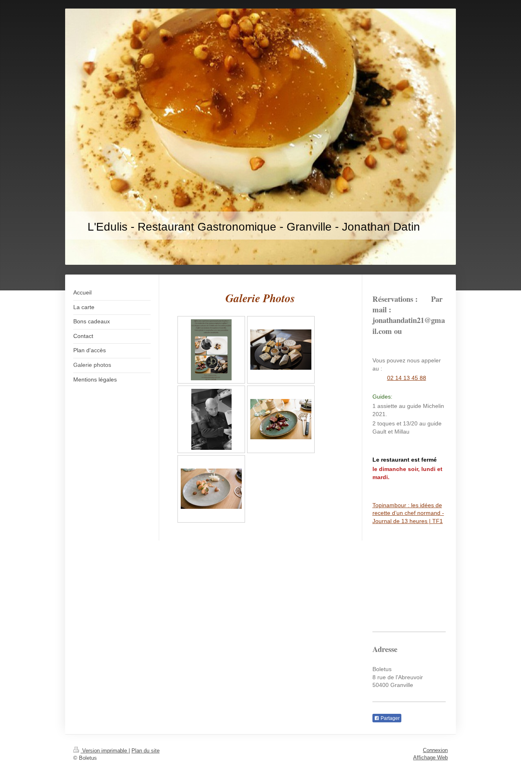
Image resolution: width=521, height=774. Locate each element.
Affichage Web (430, 757)
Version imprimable (105, 751)
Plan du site (145, 751)
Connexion (435, 750)
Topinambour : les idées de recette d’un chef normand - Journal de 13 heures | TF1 (408, 513)
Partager (389, 718)
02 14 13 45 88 (406, 378)
